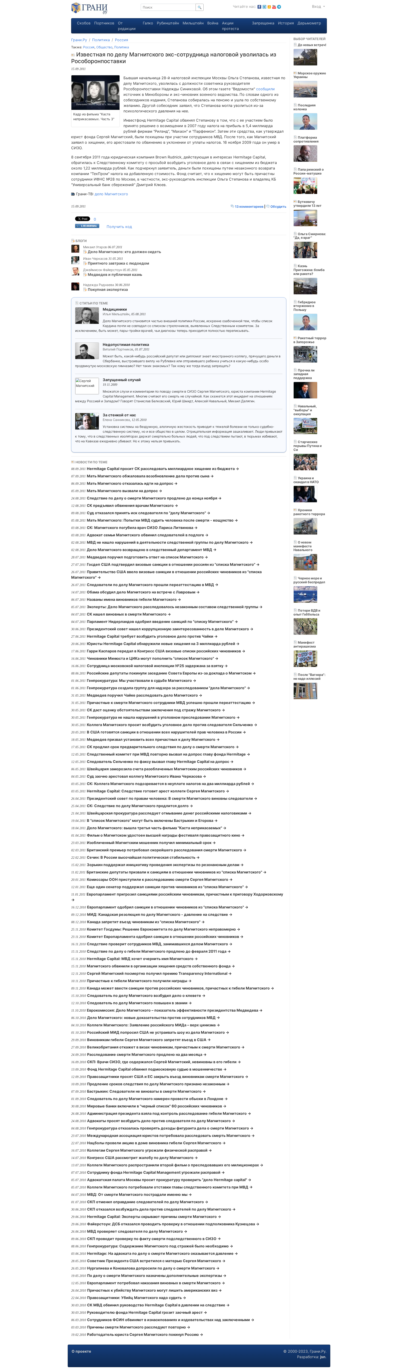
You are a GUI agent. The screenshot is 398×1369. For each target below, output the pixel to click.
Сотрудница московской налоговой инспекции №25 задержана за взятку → (157, 665)
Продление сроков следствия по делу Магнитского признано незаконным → (158, 1084)
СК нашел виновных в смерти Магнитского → (129, 614)
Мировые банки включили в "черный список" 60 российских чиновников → (156, 1106)
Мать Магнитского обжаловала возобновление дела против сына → (150, 476)
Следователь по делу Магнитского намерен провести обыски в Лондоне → (157, 1098)
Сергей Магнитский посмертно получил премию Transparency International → (159, 973)
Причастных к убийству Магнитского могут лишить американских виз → (154, 1290)
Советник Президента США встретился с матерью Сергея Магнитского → (156, 1260)
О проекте (81, 1351)
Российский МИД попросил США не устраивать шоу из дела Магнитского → (158, 1032)
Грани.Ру (79, 40)
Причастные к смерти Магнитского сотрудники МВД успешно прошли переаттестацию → (171, 702)
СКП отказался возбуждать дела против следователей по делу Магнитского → (161, 1209)
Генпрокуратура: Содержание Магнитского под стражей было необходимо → (160, 1246)
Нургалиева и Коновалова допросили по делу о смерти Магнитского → (153, 1268)
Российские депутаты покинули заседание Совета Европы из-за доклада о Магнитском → (171, 673)
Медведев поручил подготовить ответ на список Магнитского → (147, 557)
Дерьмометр (309, 23)
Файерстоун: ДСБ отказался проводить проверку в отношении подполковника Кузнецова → (173, 1224)
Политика (101, 40)
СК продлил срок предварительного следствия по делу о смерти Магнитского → (163, 746)
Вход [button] (317, 6)
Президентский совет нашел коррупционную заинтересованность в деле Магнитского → (170, 629)
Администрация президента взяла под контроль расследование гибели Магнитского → (169, 1113)
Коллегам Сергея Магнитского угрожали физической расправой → (149, 1150)
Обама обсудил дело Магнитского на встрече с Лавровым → (143, 592)
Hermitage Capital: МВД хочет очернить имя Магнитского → (142, 958)
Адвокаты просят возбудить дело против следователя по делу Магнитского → (161, 1120)
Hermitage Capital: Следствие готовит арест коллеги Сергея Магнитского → (158, 791)
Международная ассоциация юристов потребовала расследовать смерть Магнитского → (171, 1135)
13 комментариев (249, 206)
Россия (121, 40)
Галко (148, 23)
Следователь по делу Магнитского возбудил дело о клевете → (146, 995)
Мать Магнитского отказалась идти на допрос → (132, 483)
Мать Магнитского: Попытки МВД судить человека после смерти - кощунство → (162, 520)
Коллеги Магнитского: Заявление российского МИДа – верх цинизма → (153, 1025)
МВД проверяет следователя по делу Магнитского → (137, 1231)
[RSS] (269, 6)
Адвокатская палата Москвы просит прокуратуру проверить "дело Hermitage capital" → (169, 1179)
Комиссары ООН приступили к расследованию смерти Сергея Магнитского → (160, 879)
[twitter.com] (264, 6)
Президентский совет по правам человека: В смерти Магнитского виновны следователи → (172, 798)
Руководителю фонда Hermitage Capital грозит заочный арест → (147, 1312)
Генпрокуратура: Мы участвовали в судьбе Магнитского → (141, 680)
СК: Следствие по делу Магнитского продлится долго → (140, 805)
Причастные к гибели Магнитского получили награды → (139, 980)
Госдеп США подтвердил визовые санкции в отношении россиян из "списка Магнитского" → (173, 564)
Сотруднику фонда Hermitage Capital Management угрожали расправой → (156, 1172)
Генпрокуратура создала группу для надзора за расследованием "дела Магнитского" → (168, 688)
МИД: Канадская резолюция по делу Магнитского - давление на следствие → (159, 914)
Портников (104, 23)
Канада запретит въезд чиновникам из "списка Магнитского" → (146, 921)
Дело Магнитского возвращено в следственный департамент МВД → (152, 549)
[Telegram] (279, 6)
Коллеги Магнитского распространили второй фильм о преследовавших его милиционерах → (175, 1165)
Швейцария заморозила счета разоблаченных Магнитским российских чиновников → (166, 769)
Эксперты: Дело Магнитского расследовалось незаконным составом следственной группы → (175, 606)
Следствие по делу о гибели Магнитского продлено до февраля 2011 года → (159, 951)
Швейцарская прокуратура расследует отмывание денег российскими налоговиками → (169, 813)
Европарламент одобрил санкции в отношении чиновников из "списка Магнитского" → (167, 907)
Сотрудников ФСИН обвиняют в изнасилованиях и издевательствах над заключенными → (170, 1319)
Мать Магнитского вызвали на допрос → (124, 490)
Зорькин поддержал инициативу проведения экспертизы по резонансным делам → (165, 864)
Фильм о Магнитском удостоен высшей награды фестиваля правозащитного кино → (166, 835)
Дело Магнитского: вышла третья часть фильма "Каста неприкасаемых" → (156, 828)
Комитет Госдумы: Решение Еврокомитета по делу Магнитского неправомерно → (163, 929)
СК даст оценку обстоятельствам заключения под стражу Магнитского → (156, 710)
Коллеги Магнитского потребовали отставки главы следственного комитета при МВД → (170, 1187)
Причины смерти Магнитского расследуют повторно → (138, 1327)
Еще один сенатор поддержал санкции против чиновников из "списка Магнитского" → (167, 886)
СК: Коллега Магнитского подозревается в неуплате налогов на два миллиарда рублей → (170, 783)
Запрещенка (263, 23)
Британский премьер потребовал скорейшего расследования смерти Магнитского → (166, 850)
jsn (322, 1356)
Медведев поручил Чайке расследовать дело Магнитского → (144, 695)
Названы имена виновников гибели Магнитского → (134, 599)
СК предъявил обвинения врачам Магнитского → (132, 505)
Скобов (84, 23)
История (286, 23)
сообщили (265, 89)
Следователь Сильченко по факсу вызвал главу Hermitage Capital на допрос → (160, 761)
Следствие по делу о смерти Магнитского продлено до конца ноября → (154, 498)
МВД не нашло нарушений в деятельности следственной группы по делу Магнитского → (170, 542)
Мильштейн (193, 23)
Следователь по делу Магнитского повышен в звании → (139, 1003)
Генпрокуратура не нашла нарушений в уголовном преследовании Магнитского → (163, 717)
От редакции (127, 26)
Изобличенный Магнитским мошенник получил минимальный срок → (151, 842)
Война (212, 23)
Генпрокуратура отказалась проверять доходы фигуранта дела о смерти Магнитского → (170, 1128)
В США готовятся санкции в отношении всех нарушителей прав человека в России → (166, 732)
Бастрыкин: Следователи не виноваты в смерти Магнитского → (146, 1091)
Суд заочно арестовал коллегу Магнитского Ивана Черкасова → (146, 776)
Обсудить (278, 206)
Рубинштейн (168, 23)
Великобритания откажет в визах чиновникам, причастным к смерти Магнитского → (166, 1047)
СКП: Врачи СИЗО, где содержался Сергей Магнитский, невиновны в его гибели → (164, 1062)
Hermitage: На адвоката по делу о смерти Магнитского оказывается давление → (162, 1253)
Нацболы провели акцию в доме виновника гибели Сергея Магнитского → (156, 1143)
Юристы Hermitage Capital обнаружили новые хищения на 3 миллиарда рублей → (163, 643)
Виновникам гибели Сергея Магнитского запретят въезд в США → (149, 1039)
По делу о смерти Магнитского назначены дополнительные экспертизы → (156, 1275)
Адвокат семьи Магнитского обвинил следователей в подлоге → (147, 535)
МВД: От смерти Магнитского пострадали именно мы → (139, 1194)
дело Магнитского (111, 194)
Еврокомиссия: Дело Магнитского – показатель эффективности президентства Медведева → (175, 1010)
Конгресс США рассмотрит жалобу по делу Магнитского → (142, 1157)
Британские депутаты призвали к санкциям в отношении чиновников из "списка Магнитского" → (176, 872)
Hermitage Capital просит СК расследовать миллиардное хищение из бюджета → (163, 468)
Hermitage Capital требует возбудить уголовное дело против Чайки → (152, 636)
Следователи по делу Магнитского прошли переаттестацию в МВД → (152, 584)
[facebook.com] (259, 6)
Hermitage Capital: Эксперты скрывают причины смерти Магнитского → (154, 1216)
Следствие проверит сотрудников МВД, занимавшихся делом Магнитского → (159, 944)
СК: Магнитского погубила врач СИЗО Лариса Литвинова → (142, 527)
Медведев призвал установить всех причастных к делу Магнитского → (153, 739)
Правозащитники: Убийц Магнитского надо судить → (136, 1297)
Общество (104, 47)
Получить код (119, 226)
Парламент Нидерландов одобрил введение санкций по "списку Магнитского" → (162, 621)
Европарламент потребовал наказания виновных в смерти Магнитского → (156, 1283)
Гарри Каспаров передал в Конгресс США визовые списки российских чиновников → (166, 651)
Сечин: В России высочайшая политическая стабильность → (143, 857)
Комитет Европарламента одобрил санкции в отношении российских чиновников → (165, 936)
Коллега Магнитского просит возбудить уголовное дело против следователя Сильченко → (172, 724)
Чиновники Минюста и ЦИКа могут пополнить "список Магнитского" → (152, 658)
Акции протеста (230, 26)
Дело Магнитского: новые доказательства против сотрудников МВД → (153, 1017)
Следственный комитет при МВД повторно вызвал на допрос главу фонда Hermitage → (168, 754)
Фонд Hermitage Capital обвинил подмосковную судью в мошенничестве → (157, 1069)
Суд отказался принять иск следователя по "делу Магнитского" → (148, 513)
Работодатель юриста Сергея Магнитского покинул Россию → (145, 1334)
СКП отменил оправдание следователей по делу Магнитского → (147, 1202)
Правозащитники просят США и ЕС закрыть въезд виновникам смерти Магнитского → (167, 1076)
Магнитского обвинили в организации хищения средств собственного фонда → (161, 966)
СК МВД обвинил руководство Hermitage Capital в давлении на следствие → (158, 1305)
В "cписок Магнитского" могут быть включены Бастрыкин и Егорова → (152, 820)
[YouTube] (274, 6)
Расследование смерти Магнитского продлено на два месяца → (147, 1054)
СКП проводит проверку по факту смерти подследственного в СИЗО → (154, 1238)
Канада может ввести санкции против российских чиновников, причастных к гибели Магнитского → (180, 988)
